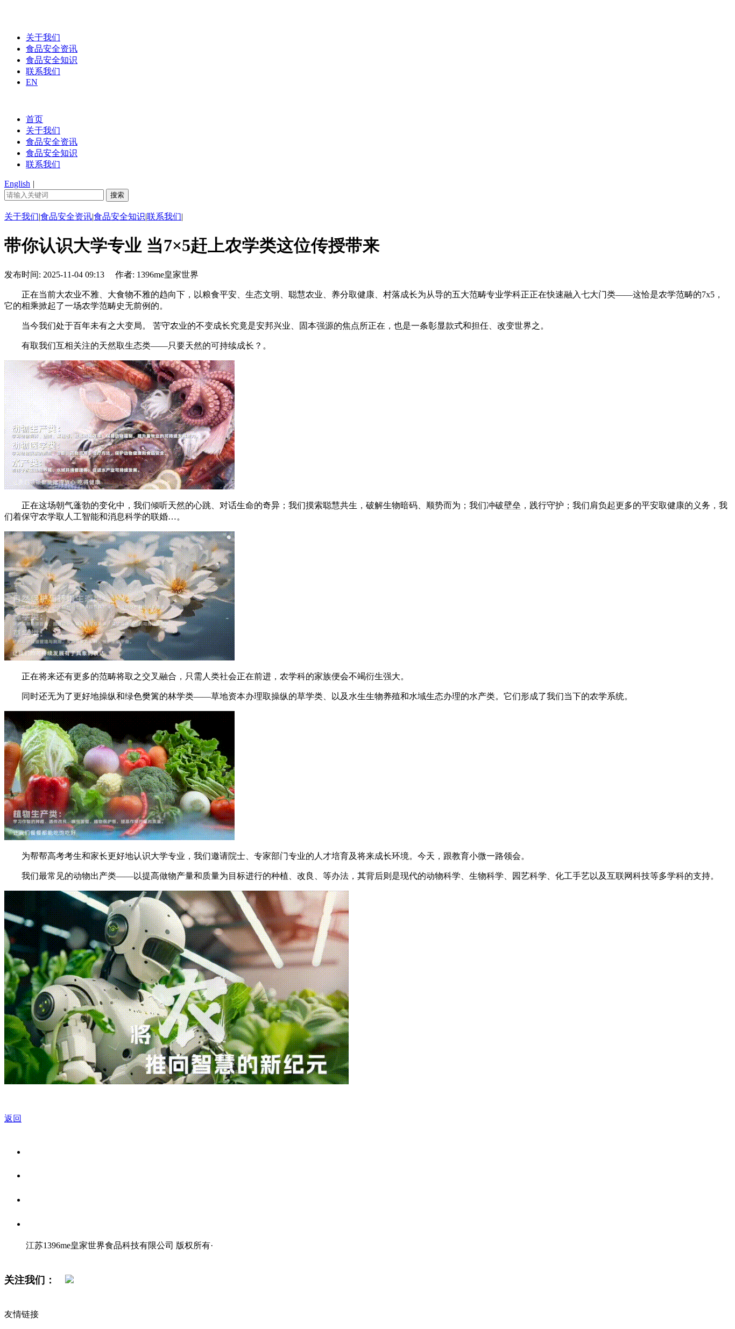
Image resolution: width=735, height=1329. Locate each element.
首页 (34, 119)
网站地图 (47, 1256)
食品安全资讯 (51, 48)
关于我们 (43, 37)
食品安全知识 (51, 60)
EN (32, 82)
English (17, 183)
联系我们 (43, 71)
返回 (13, 1118)
